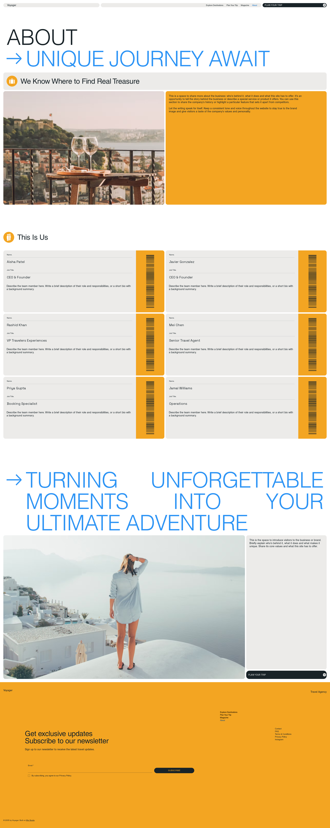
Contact (278, 729)
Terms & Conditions (283, 734)
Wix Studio (30, 820)
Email (31, 765)
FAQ (277, 731)
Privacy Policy (281, 737)
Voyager (11, 5)
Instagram (279, 739)
